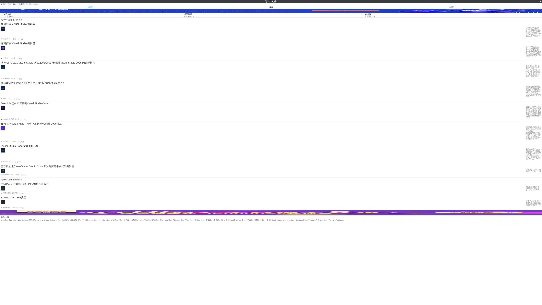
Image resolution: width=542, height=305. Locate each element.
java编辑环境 (107, 220)
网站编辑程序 (60, 220)
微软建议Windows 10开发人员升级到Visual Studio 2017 (32, 83)
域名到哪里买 (217, 220)
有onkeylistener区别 (332, 220)
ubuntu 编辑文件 (101, 220)
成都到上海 (209, 220)
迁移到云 (203, 220)
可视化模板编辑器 (197, 220)
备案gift (326, 220)
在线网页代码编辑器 (148, 220)
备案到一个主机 (238, 220)
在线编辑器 (80, 220)
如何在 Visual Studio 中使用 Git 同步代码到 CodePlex (31, 123)
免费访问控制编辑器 (182, 220)
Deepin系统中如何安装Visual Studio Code (24, 103)
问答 (451, 7)
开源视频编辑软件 (115, 220)
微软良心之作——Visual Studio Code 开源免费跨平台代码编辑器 (37, 166)
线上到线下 (223, 220)
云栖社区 (11, 4)
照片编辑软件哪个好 (128, 220)
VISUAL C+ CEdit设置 (13, 197)
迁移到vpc (258, 220)
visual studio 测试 (25, 220)
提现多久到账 (244, 220)
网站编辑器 (121, 220)
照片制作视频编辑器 (162, 220)
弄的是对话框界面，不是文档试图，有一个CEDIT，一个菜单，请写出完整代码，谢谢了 (533, 188)
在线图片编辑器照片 (156, 220)
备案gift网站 (285, 220)
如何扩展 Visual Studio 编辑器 (18, 24)
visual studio (19, 220)
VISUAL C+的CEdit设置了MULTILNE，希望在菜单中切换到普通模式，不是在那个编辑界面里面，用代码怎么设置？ (533, 203)
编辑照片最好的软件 (135, 220)
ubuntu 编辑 (53, 220)
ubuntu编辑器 (141, 220)
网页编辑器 (87, 220)
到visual (305, 220)
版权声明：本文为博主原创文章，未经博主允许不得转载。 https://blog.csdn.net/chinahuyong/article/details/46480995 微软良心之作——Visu (533, 170)
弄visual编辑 (279, 220)
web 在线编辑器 (168, 220)
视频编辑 (32, 220)
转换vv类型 (320, 220)
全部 (90, 7)
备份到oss (230, 220)
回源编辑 (65, 220)
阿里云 (3, 4)
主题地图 (20, 4)
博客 (271, 7)
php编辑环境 (94, 220)
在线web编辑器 (176, 220)
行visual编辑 (340, 220)
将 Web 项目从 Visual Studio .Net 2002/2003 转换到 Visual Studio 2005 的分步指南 (48, 62)
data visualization (13, 220)
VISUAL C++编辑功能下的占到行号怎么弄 (25, 183)
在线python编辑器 (189, 220)
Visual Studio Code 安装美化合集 (20, 146)
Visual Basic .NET (39, 220)
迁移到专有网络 (250, 220)
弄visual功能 (299, 220)
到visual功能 (291, 220)
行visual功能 (312, 220)
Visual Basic (5, 220)
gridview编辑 (46, 220)
